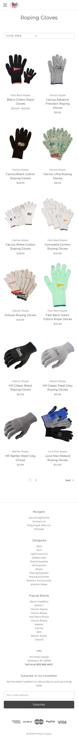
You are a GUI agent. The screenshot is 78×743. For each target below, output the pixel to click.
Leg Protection (39, 553)
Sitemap (39, 529)
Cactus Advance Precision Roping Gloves (57, 103)
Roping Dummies (39, 576)
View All (39, 639)
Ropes (39, 569)
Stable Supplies (39, 561)
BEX (39, 632)
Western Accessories (39, 580)
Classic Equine (39, 609)
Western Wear (39, 584)
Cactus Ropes (39, 613)
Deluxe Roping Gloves (20, 315)
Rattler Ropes (39, 635)
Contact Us (39, 521)
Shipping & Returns (39, 525)
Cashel (39, 628)
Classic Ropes (39, 620)
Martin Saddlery (39, 601)
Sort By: (10, 35)
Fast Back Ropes (39, 616)
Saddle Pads (39, 557)
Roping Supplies (39, 572)
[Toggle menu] (5, 5)
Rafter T (39, 605)
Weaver (39, 624)
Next (68, 480)
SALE (39, 546)
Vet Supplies (39, 565)
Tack (39, 550)
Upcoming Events (39, 517)
